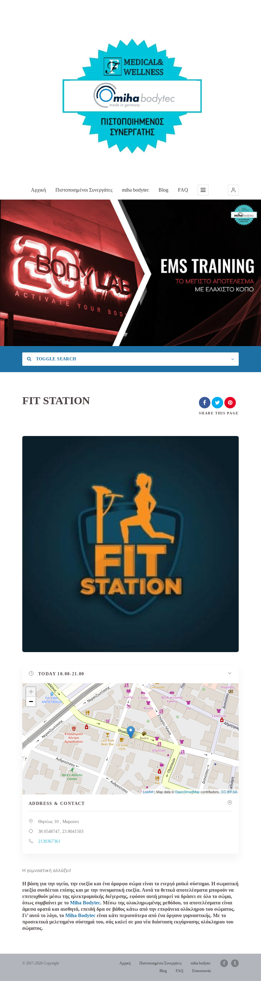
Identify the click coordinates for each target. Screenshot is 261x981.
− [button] (31, 701)
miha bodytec (135, 190)
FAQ (183, 190)
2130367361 (49, 841)
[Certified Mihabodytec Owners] (130, 92)
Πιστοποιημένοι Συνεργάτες (83, 190)
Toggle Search (55, 359)
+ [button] (31, 692)
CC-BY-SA (229, 791)
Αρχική (38, 190)
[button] (233, 190)
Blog (163, 190)
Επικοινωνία (201, 971)
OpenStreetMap (187, 791)
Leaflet (148, 791)
